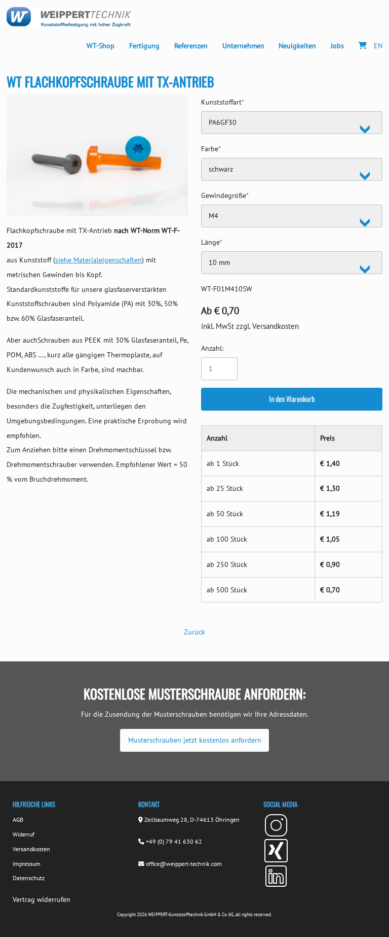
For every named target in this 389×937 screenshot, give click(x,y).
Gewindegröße (225, 194)
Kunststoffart (222, 101)
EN (378, 45)
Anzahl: (212, 348)
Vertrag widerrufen (41, 899)
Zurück (194, 632)
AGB (18, 819)
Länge (211, 241)
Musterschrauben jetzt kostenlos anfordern (194, 740)
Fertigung (144, 45)
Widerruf (23, 834)
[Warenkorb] (363, 46)
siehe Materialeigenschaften (98, 259)
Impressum (27, 863)
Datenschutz (29, 878)
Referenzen (191, 45)
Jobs (337, 45)
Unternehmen (243, 45)
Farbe (211, 147)
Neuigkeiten (297, 45)
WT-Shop (100, 45)
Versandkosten (31, 849)
